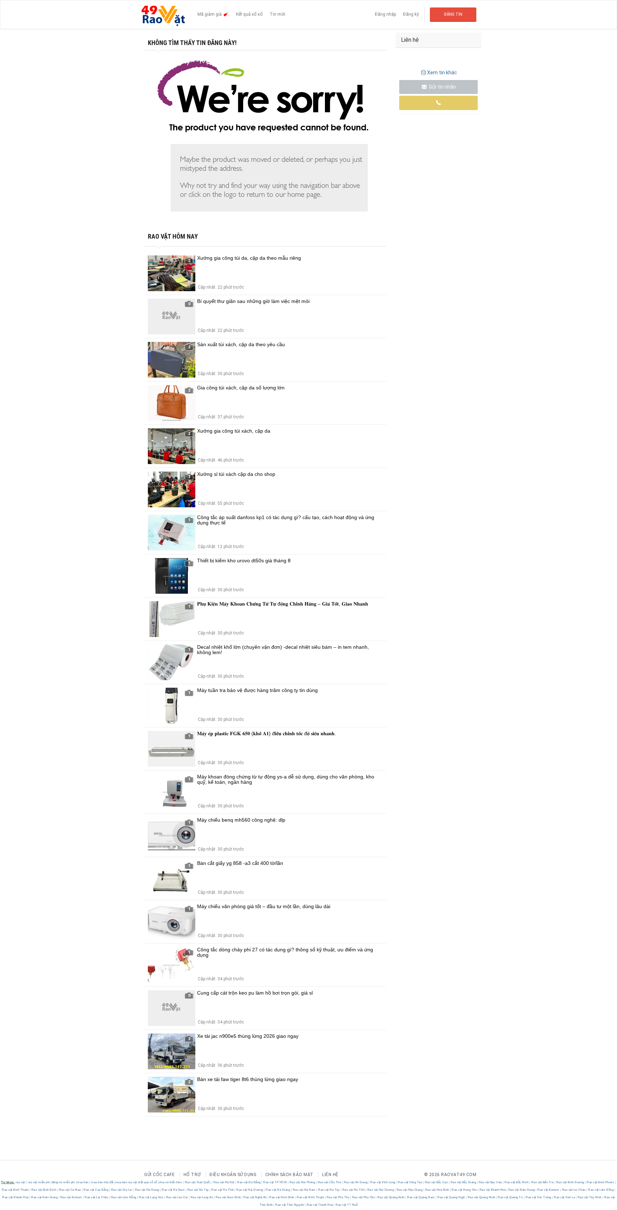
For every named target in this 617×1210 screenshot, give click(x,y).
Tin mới (277, 14)
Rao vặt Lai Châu (573, 1189)
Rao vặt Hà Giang (147, 1189)
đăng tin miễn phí (63, 1182)
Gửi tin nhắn (442, 87)
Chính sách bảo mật (289, 1174)
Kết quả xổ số (249, 14)
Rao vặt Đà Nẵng (249, 1182)
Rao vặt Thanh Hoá (320, 1204)
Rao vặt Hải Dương (250, 1189)
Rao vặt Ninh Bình (282, 1197)
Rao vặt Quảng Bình (390, 1197)
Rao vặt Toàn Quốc (198, 1182)
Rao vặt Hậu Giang (409, 1189)
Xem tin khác (442, 72)
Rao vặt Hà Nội (223, 1182)
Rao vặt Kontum (548, 1189)
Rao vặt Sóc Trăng (538, 1197)
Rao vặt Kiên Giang (521, 1189)
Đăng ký (411, 14)
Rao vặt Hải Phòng (302, 1182)
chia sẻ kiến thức (170, 1182)
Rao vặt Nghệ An (255, 1197)
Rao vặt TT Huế (346, 1204)
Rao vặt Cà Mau (70, 1189)
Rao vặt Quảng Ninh (481, 1197)
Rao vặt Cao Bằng (96, 1189)
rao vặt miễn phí (39, 1182)
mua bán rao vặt (126, 1182)
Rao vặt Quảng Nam (421, 1197)
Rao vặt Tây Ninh (589, 1197)
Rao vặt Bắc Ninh (517, 1182)
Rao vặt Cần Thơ (329, 1182)
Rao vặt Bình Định (43, 1189)
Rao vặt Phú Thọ (338, 1197)
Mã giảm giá (210, 14)
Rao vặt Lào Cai (177, 1197)
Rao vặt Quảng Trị (510, 1197)
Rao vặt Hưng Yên (464, 1189)
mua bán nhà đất (102, 1182)
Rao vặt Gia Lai (121, 1189)
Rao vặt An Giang (355, 1182)
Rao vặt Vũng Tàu (410, 1182)
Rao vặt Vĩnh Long (383, 1182)
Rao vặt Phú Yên (363, 1197)
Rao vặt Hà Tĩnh (223, 1189)
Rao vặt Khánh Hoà (492, 1189)
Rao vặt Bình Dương (570, 1182)
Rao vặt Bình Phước (600, 1182)
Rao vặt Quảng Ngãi (451, 1197)
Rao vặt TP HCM (275, 1182)
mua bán (83, 1182)
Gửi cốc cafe (159, 1174)
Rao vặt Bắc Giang (463, 1182)
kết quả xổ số (148, 1182)
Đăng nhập (385, 14)
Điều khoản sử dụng (233, 1174)
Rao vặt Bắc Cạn (436, 1182)
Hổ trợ (192, 1174)
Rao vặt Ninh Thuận (310, 1197)
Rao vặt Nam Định (228, 1197)
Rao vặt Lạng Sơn (151, 1197)
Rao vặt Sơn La (564, 1197)
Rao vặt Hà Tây (198, 1189)
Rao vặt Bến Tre (542, 1182)
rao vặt (20, 1182)
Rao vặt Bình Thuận (16, 1189)
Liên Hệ (330, 1174)
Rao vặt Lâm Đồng (601, 1189)
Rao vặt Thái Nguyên (290, 1204)
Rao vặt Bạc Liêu (490, 1182)
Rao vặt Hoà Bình (437, 1189)
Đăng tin (453, 14)
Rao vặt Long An (202, 1197)
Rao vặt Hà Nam (173, 1189)
